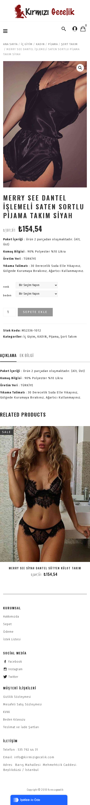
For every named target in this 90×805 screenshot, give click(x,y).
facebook (15, 661)
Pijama (53, 44)
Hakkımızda (11, 616)
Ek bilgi (27, 355)
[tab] (8, 356)
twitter (13, 677)
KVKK (6, 712)
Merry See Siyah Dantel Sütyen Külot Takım (45, 568)
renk (6, 286)
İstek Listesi (12, 639)
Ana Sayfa (10, 44)
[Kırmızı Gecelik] (45, 11)
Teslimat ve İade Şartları (21, 727)
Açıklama (8, 355)
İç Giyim (26, 44)
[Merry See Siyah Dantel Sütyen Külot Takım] (45, 494)
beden (7, 295)
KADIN (40, 44)
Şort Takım (69, 44)
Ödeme (8, 632)
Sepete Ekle (35, 312)
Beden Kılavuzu (14, 719)
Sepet (7, 624)
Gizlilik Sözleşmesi (17, 697)
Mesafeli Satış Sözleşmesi (22, 704)
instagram (15, 669)
